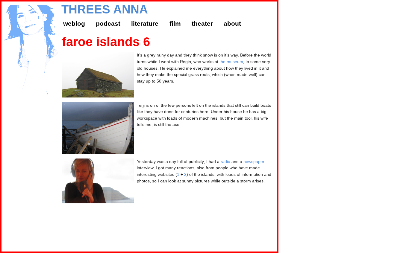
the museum (231, 61)
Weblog (74, 23)
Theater (202, 23)
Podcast (108, 23)
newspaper (253, 161)
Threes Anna (104, 9)
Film (175, 23)
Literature (144, 23)
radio (225, 161)
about (232, 23)
